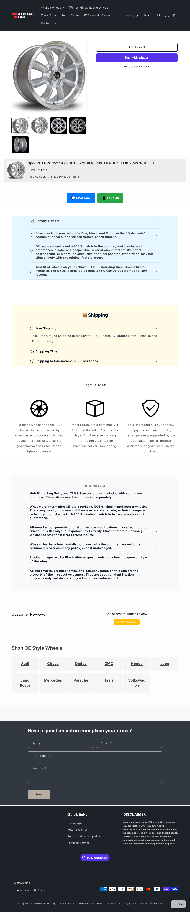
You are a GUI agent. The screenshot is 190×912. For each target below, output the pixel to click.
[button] (53, 7)
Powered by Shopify (44, 903)
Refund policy (66, 903)
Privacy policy (85, 903)
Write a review (126, 622)
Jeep (164, 664)
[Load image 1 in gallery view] (20, 125)
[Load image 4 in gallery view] (78, 125)
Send (39, 794)
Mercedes (53, 680)
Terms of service (106, 903)
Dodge (81, 664)
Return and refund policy (83, 836)
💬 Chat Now (80, 198)
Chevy (53, 664)
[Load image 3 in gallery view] (59, 125)
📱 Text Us (110, 198)
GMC (109, 664)
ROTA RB (99, 385)
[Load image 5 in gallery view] (20, 144)
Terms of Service (78, 842)
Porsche (81, 680)
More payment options (137, 66)
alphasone (27, 903)
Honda (137, 664)
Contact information (151, 903)
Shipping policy (127, 903)
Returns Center (77, 829)
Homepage (74, 823)
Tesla (109, 680)
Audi (25, 664)
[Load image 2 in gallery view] (39, 125)
